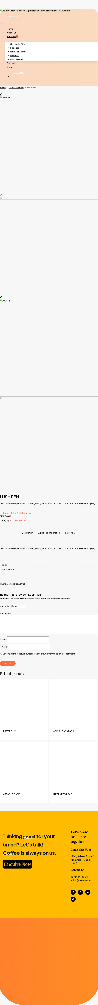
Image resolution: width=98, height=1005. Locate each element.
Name (3, 639)
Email (5, 647)
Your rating (5, 606)
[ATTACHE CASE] (24, 765)
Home (3, 87)
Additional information (49, 532)
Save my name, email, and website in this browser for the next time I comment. (39, 653)
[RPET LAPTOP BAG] (73, 765)
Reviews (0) (70, 532)
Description (27, 532)
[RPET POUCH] (24, 703)
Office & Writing (16, 87)
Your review (6, 613)
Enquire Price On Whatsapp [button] (17, 513)
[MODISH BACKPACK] (73, 703)
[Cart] (3, 22)
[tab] (27, 533)
